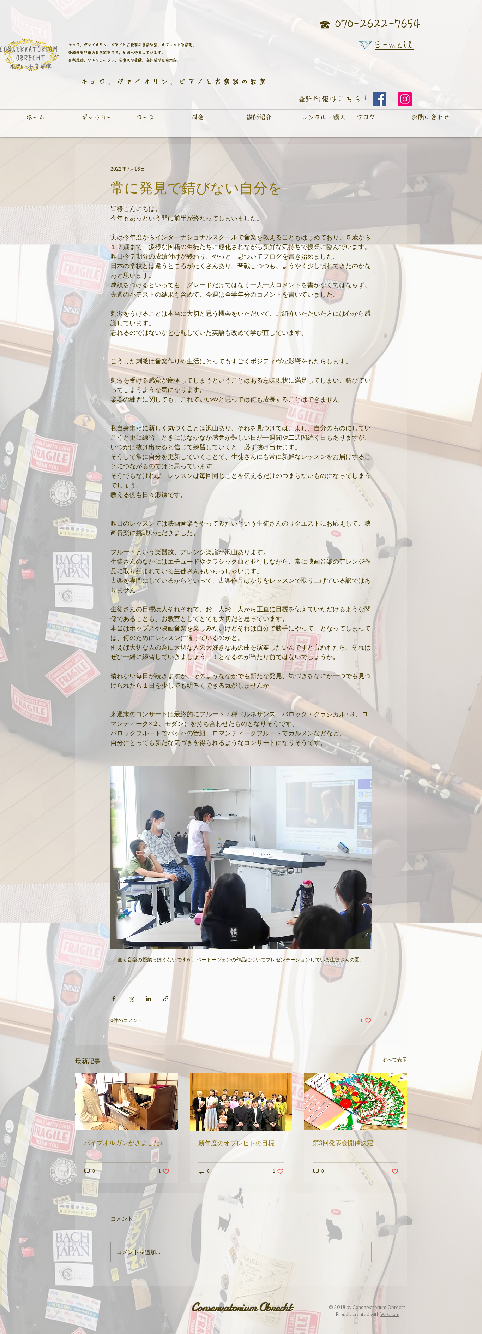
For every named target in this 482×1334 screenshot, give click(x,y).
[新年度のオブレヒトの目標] (241, 1102)
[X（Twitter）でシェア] (131, 998)
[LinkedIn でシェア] (148, 998)
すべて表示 (394, 1059)
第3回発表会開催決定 (343, 1142)
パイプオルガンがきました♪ (123, 1142)
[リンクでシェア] (165, 998)
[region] (366, 45)
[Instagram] (405, 99)
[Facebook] (379, 99)
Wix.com (389, 1314)
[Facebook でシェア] (113, 998)
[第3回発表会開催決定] (355, 1101)
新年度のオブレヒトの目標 (236, 1143)
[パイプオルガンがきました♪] (126, 1101)
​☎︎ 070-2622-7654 (369, 24)
